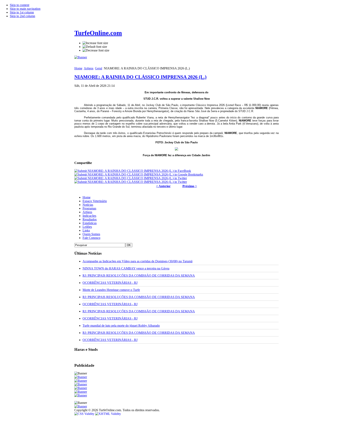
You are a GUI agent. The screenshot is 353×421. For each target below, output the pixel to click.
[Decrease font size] (96, 50)
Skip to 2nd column (22, 16)
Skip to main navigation (25, 8)
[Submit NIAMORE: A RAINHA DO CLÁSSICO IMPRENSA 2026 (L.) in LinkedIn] (130, 182)
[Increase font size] (95, 43)
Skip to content (19, 5)
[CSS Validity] (84, 413)
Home (78, 68)
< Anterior (163, 186)
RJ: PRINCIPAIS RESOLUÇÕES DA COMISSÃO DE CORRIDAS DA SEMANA (139, 275)
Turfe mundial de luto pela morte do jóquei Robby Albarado (121, 325)
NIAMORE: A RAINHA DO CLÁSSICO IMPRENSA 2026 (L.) (140, 77)
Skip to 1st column (22, 12)
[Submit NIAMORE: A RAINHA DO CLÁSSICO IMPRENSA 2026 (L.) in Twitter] (130, 178)
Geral (98, 68)
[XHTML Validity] (108, 413)
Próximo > (189, 186)
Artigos (88, 68)
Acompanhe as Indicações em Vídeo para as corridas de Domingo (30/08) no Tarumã (137, 261)
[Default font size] (95, 47)
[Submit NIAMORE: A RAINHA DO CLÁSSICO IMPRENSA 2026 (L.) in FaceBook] (132, 171)
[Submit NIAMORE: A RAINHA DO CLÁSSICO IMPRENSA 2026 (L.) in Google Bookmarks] (138, 174)
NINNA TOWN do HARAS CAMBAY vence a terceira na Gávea (126, 268)
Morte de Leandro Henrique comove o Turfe (111, 290)
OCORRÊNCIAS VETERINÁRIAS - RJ (110, 282)
